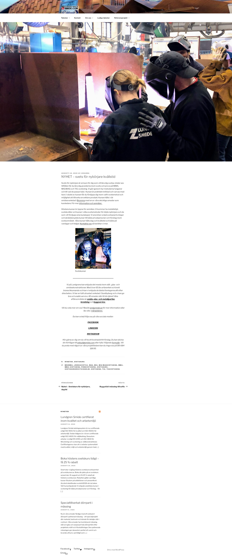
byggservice (99, 302)
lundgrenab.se (96, 308)
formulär (116, 343)
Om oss (88, 18)
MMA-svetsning (72, 367)
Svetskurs (79, 362)
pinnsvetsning (88, 367)
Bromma (81, 200)
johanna (85, 173)
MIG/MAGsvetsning (108, 365)
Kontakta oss (86, 224)
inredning (85, 302)
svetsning (96, 369)
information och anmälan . (90, 203)
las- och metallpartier (105, 299)
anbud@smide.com (86, 343)
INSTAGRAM (93, 334)
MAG (91, 365)
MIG (96, 365)
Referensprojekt (120, 18)
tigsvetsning (113, 369)
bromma (69, 365)
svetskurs (102, 367)
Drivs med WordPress (115, 550)
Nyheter (69, 362)
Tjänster (64, 18)
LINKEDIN (93, 328)
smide (90, 299)
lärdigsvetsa (81, 365)
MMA (120, 365)
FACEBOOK (93, 322)
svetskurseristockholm (77, 369)
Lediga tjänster (103, 18)
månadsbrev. (97, 311)
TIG (103, 369)
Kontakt (77, 18)
